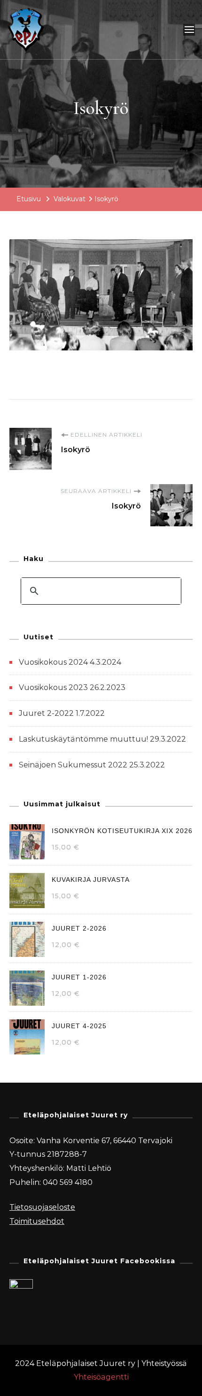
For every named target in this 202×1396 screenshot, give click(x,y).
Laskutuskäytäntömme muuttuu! (83, 739)
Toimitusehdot (36, 1221)
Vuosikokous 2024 (53, 662)
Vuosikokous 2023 (53, 687)
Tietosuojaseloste (42, 1207)
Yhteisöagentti (101, 1377)
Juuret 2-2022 (46, 713)
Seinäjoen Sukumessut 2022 (73, 764)
